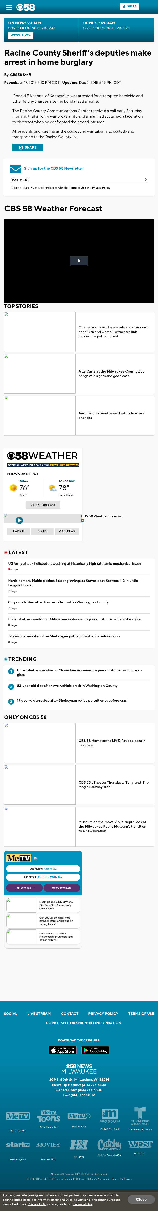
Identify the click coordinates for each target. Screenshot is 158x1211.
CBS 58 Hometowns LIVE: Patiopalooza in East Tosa (112, 743)
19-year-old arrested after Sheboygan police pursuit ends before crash (64, 636)
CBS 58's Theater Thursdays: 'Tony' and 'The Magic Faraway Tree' (114, 784)
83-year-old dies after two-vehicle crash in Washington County (58, 602)
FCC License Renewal (61, 1179)
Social (10, 1014)
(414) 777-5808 (94, 1085)
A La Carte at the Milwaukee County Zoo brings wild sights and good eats (112, 373)
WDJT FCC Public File (38, 1179)
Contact (69, 1014)
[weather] (13, 488)
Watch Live (20, 35)
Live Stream (39, 1014)
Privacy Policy (101, 188)
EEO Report (79, 1179)
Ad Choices (126, 1179)
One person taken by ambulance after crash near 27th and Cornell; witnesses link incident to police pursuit (114, 332)
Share (131, 6)
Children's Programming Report (103, 1179)
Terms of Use (77, 188)
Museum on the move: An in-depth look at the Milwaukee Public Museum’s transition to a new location (112, 826)
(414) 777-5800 (90, 1090)
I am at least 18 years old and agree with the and (62, 188)
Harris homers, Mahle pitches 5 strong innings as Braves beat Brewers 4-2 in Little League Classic (73, 582)
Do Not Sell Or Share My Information (83, 1023)
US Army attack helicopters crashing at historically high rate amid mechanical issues (74, 563)
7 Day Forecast (43, 505)
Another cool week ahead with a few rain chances (111, 415)
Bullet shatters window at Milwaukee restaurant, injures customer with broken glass (74, 619)
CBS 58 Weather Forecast (102, 516)
